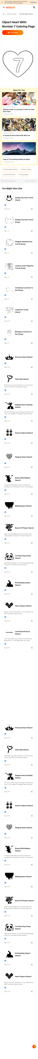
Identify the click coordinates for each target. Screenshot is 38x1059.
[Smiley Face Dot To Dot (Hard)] (9, 198)
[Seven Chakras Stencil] (9, 432)
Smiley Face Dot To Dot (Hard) (24, 199)
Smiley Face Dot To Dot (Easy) (24, 221)
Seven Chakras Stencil (24, 433)
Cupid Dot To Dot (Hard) (21, 311)
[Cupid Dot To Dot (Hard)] (9, 310)
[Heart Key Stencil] (9, 378)
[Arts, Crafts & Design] (5, 205)
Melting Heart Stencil (23, 506)
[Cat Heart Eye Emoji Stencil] (9, 556)
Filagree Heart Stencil (23, 457)
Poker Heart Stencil (22, 684)
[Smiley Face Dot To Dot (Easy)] (9, 220)
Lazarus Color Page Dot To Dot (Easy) (24, 267)
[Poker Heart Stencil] (9, 683)
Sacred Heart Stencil (23, 662)
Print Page (14, 32)
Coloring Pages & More (10, 169)
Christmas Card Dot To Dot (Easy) (24, 289)
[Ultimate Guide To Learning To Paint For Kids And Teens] (19, 101)
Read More (33, 2)
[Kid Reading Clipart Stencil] (9, 583)
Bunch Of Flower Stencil (24, 528)
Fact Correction (32, 181)
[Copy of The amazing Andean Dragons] (19, 148)
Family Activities (11, 14)
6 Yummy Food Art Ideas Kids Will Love (16, 135)
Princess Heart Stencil (23, 357)
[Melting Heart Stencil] (9, 505)
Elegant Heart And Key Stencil (24, 406)
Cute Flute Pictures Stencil (22, 633)
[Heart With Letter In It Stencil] (9, 732)
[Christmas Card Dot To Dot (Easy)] (9, 288)
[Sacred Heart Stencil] (9, 661)
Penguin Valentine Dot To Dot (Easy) (23, 243)
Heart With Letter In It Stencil (23, 733)
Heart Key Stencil (22, 379)
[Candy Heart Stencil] (9, 705)
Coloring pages (23, 174)
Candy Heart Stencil (23, 706)
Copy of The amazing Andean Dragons (16, 159)
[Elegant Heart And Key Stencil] (9, 405)
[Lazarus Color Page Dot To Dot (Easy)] (9, 266)
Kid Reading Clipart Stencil (22, 584)
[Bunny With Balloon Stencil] (9, 478)
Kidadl (4, 14)
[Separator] (34, 1046)
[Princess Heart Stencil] (9, 356)
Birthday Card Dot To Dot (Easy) (23, 333)
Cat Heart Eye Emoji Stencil (23, 557)
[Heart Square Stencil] (9, 605)
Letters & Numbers (9, 174)
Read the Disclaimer (9, 181)
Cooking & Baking (8, 133)
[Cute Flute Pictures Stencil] (9, 632)
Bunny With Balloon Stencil (22, 479)
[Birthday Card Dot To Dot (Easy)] (9, 332)
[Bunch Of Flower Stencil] (9, 527)
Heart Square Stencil (23, 606)
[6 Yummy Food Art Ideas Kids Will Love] (19, 124)
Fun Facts (6, 157)
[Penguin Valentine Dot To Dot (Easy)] (9, 242)
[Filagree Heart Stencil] (9, 456)
